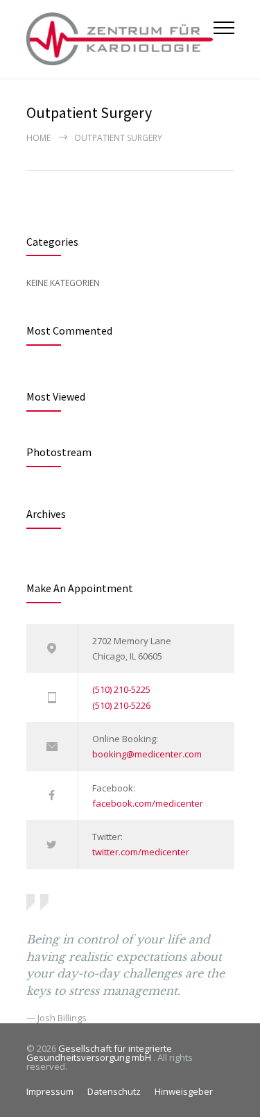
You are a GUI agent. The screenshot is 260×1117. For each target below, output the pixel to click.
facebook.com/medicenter (147, 803)
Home (38, 138)
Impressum (49, 1091)
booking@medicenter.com (147, 754)
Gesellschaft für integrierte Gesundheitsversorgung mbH (99, 1053)
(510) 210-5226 (121, 705)
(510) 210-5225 (121, 689)
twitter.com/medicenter (140, 852)
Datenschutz (114, 1091)
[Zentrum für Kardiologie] (120, 38)
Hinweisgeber (184, 1091)
